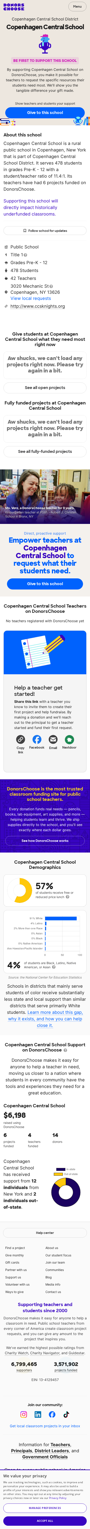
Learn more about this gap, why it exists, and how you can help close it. (45, 1019)
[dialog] (45, 1499)
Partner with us (16, 1270)
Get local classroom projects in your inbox (45, 1426)
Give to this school (45, 112)
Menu (77, 6)
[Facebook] (52, 1414)
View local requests (30, 298)
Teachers (60, 1444)
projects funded (66, 1366)
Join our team (55, 1262)
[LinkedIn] (38, 1414)
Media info (52, 1284)
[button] (20, 744)
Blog (48, 1277)
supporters (24, 1366)
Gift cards (12, 1262)
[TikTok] (66, 1414)
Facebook (37, 747)
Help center (45, 1233)
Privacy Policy (57, 1498)
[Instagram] (23, 1414)
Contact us (53, 1292)
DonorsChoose (13, 6)
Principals (21, 1450)
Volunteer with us (17, 1284)
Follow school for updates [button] (47, 231)
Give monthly (14, 1255)
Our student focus (58, 1255)
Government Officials (45, 1456)
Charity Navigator (44, 1353)
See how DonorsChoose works (45, 841)
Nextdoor (69, 747)
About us (51, 1248)
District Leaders (52, 1450)
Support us (13, 1277)
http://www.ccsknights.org (37, 306)
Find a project (15, 1248)
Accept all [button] (45, 1521)
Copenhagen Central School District (45, 19)
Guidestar (76, 1353)
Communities (54, 1270)
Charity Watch (16, 1353)
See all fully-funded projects (45, 451)
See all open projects (45, 387)
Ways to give (14, 1292)
